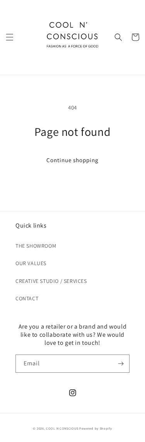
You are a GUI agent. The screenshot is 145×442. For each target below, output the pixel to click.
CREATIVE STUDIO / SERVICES (51, 281)
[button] (9, 37)
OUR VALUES (30, 263)
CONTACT (26, 298)
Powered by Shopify (95, 428)
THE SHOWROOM (35, 245)
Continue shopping (72, 160)
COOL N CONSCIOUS (62, 428)
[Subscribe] (120, 364)
